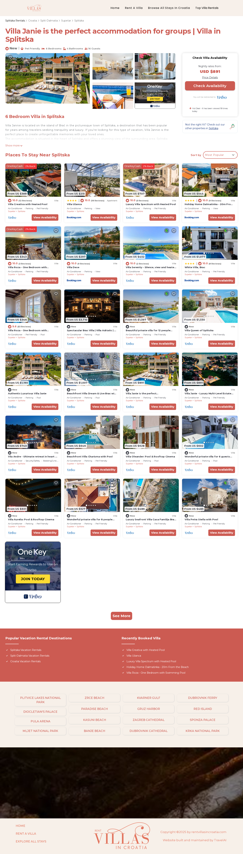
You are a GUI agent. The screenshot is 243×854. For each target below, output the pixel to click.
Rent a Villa (134, 8)
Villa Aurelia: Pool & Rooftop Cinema (31, 519)
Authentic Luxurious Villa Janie (27, 393)
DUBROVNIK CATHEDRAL (149, 731)
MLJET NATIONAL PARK (40, 731)
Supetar (66, 20)
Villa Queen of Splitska (199, 330)
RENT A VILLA (26, 833)
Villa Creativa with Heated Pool (27, 204)
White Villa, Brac (195, 267)
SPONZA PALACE (202, 720)
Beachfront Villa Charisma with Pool (90, 456)
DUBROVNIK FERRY (202, 698)
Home (115, 8)
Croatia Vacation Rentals (25, 661)
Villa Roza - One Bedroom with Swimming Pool (155, 672)
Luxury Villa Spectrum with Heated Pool (151, 204)
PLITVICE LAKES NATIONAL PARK (40, 700)
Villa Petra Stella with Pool (201, 519)
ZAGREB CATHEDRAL (149, 720)
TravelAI (220, 840)
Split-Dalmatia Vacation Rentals (29, 655)
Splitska (79, 20)
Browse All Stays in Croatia (169, 8)
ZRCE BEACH (94, 698)
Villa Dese (73, 267)
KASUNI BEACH (94, 720)
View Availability (45, 217)
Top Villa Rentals (206, 8)
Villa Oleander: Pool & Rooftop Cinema (150, 456)
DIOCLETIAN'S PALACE (40, 711)
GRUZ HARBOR (148, 709)
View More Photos (21, 98)
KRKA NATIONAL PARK (203, 731)
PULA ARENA (40, 721)
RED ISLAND (203, 709)
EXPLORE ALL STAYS (31, 841)
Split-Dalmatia (49, 20)
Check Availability (209, 86)
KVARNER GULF (148, 698)
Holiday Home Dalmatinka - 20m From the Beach (157, 667)
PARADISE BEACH (94, 709)
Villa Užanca (74, 204)
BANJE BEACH (94, 731)
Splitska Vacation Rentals (25, 650)
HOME (20, 826)
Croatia (32, 20)
